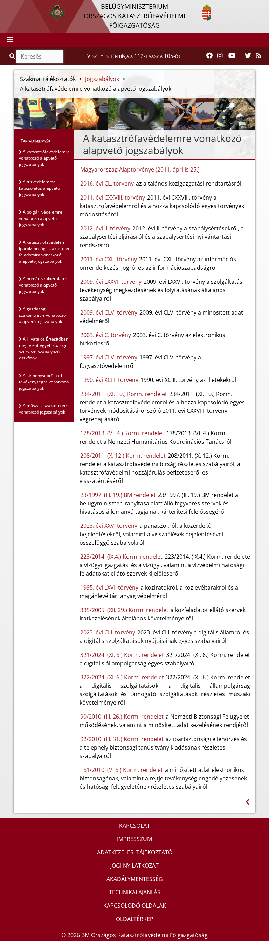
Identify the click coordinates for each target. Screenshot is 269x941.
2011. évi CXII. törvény (108, 259)
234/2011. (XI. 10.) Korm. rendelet (123, 394)
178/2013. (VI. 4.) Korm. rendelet (122, 433)
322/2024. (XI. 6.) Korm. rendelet (122, 677)
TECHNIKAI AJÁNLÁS (134, 892)
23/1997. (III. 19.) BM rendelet (118, 495)
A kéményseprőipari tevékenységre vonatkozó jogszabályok (44, 381)
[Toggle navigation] (10, 40)
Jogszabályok (102, 79)
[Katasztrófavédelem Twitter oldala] (248, 55)
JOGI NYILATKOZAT (134, 865)
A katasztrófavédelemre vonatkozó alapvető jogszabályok (44, 158)
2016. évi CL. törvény (107, 183)
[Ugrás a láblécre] (20, 6)
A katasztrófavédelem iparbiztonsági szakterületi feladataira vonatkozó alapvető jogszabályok (44, 251)
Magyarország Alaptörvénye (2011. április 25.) (140, 169)
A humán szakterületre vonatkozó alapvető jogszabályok (43, 285)
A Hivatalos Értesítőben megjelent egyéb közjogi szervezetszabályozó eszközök (43, 348)
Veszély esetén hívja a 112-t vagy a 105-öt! (134, 55)
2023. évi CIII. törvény (107, 632)
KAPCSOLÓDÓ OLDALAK (134, 905)
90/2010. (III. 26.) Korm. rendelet (122, 716)
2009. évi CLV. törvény (108, 312)
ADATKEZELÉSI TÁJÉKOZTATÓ (134, 852)
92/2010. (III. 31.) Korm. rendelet (122, 739)
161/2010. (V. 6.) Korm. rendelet (121, 770)
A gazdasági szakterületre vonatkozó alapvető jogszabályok (42, 315)
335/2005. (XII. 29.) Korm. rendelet (124, 610)
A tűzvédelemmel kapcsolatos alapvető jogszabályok (39, 188)
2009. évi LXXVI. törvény (111, 281)
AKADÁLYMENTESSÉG (134, 879)
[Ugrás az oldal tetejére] (79, 138)
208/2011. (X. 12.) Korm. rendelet (123, 455)
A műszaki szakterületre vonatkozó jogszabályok (44, 409)
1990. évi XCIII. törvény (109, 380)
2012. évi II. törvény (105, 228)
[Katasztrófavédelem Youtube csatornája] (232, 55)
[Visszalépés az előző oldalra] (247, 802)
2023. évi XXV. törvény (108, 526)
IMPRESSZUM (134, 839)
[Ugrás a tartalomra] (13, 6)
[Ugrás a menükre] (5, 6)
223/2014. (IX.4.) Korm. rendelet (121, 556)
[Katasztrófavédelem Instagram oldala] (219, 55)
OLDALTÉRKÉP (134, 919)
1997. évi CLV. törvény (108, 357)
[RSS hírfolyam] (258, 55)
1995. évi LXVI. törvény (109, 587)
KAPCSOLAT (134, 825)
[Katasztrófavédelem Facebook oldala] (209, 55)
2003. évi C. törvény (105, 335)
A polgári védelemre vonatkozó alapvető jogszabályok (40, 218)
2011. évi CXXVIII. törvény (112, 197)
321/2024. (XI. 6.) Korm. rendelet (122, 655)
